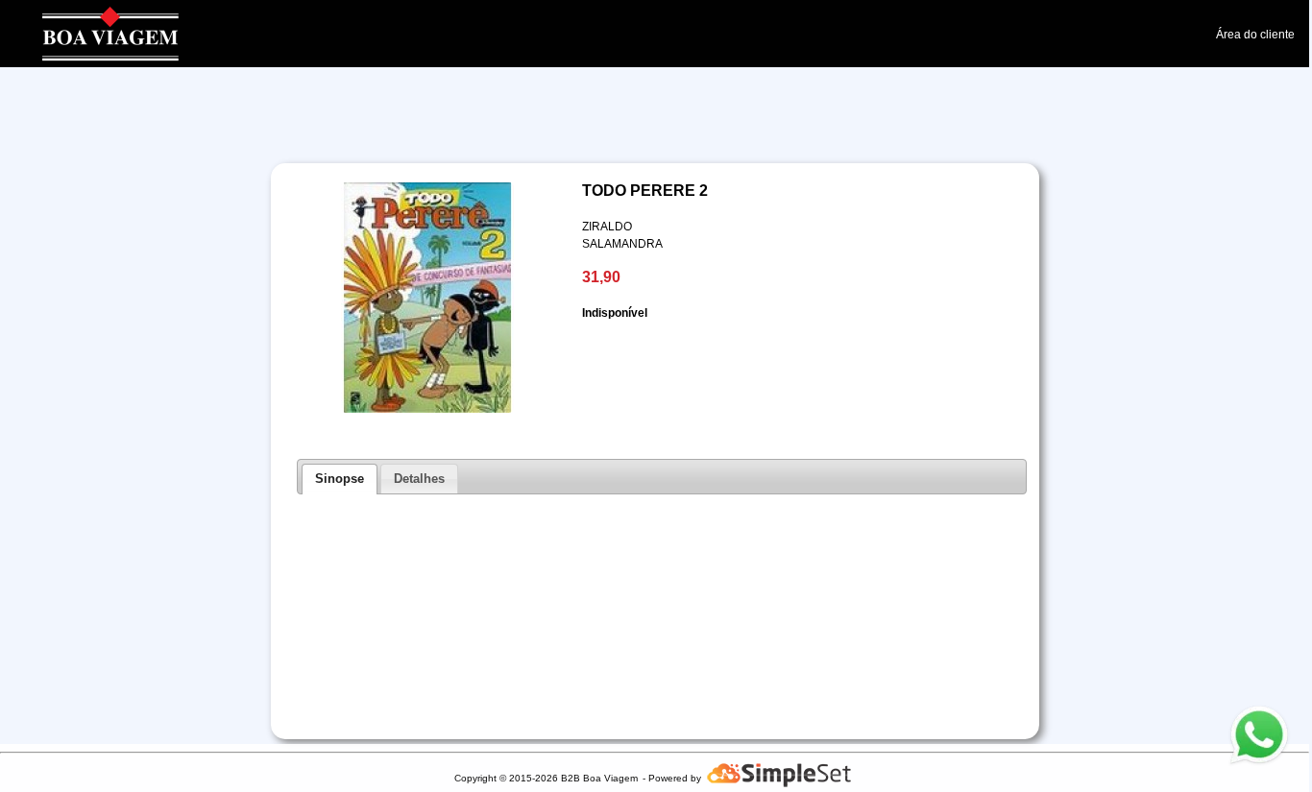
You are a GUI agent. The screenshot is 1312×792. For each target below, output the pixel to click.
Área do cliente (1255, 34)
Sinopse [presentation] (339, 478)
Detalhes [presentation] (419, 478)
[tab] (339, 479)
